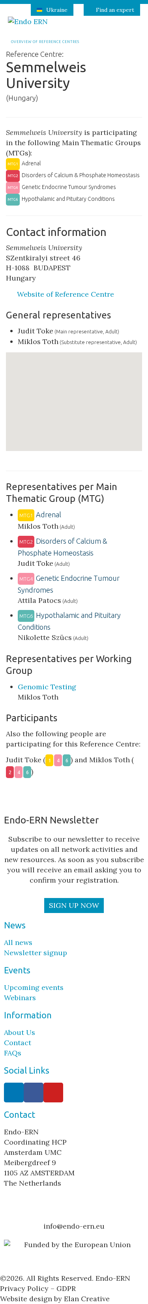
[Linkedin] (14, 1092)
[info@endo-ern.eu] (74, 1211)
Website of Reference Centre (66, 294)
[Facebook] (33, 1092)
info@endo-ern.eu (74, 1226)
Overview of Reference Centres (44, 42)
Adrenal (40, 514)
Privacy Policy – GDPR (38, 1288)
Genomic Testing (47, 686)
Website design (26, 1298)
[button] (84, 406)
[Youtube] (53, 1092)
